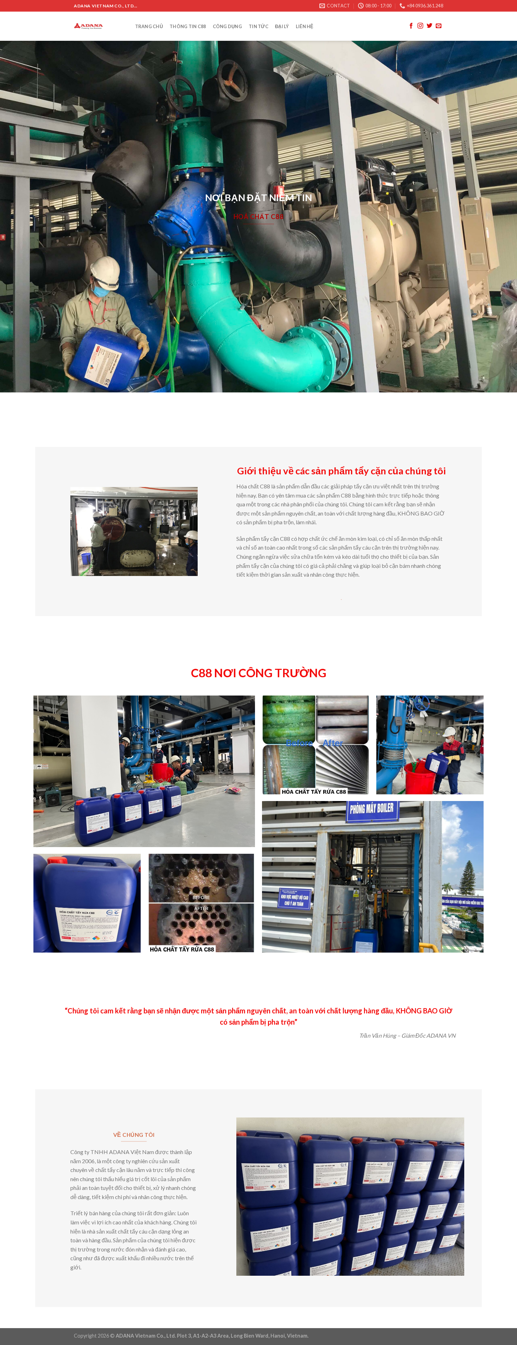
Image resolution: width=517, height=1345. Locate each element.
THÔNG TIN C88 (188, 26)
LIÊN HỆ (305, 26)
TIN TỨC (258, 26)
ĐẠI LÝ (282, 26)
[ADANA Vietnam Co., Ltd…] (97, 26)
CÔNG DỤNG (227, 26)
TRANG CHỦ (149, 26)
